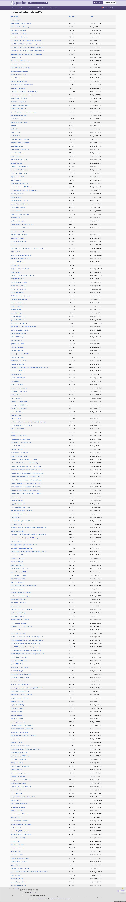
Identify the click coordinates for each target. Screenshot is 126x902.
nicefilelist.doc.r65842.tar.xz (19, 514)
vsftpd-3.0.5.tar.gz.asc (18, 807)
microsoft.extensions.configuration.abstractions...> (26, 476)
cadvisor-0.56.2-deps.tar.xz (19, 170)
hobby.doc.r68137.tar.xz (18, 371)
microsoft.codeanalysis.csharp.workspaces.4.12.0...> (27, 470)
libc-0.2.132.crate (16, 398)
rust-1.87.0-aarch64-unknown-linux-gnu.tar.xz (25, 647)
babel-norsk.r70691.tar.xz (19, 122)
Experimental (30, 8)
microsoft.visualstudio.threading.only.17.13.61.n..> (26, 493)
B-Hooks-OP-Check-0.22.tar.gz (20, 27)
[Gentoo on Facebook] (17, 895)
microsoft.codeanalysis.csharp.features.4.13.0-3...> (27, 466)
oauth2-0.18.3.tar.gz (17, 531)
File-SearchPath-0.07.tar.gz (19, 37)
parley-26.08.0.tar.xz (17, 565)
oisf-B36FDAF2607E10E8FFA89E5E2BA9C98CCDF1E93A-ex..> (29, 534)
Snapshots (53, 8)
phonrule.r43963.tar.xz (18, 579)
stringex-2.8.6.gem (17, 718)
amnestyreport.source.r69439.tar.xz (22, 85)
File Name (14, 16)
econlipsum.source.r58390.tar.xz (21, 255)
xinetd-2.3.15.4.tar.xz (17, 848)
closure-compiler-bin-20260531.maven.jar (24, 190)
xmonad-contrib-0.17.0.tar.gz (20, 858)
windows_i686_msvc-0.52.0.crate (21, 824)
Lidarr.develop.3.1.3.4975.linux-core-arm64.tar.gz (26, 54)
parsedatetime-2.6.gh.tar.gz (19, 568)
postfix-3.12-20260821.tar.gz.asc (21, 596)
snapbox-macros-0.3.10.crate (20, 698)
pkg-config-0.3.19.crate (18, 582)
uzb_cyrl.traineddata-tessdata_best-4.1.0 (23, 797)
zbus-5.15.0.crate (16, 875)
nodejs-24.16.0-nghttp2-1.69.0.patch (22, 521)
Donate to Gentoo (108, 8)
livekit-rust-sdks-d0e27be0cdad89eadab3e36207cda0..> (28, 422)
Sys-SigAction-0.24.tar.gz (18, 74)
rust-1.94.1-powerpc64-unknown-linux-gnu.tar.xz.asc (27, 654)
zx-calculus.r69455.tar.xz (18, 885)
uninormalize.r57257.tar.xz (19, 790)
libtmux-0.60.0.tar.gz (17, 412)
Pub (38, 8)
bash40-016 (14, 125)
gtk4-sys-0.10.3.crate (17, 344)
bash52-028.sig (15, 136)
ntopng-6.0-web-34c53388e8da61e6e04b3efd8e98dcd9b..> (29, 527)
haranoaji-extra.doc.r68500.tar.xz (21, 354)
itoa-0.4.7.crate (15, 381)
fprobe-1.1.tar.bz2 (16, 306)
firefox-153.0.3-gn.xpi (17, 292)
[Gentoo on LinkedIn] (22, 895)
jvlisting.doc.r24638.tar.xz (19, 391)
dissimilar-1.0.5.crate (17, 238)
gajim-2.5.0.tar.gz (16, 313)
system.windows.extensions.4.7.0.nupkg (23, 735)
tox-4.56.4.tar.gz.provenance (20, 773)
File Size (71, 16)
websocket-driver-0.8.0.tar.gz (20, 814)
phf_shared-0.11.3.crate (18, 575)
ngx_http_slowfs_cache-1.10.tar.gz (21, 510)
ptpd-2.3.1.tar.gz (16, 606)
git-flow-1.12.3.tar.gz (17, 337)
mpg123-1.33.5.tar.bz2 (18, 504)
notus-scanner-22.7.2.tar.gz (19, 524)
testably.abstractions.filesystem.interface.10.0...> (26, 749)
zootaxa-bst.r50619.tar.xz (19, 882)
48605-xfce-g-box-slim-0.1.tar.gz (21, 23)
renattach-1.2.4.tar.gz (17, 616)
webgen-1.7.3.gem (17, 810)
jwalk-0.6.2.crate (16, 395)
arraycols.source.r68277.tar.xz (20, 105)
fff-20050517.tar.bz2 (17, 279)
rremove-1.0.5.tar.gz (17, 630)
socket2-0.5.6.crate (17, 701)
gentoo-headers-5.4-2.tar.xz (19, 330)
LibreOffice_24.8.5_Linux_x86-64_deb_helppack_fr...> (27, 40)
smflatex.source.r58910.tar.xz (20, 691)
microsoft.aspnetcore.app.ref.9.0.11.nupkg (24, 459)
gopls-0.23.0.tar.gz (17, 340)
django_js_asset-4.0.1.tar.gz (19, 241)
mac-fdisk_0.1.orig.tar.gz (18, 435)
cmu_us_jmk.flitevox (17, 194)
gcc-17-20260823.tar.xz (18, 320)
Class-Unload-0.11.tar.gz (18, 33)
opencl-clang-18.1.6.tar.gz (19, 541)
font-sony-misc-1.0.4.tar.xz (19, 299)
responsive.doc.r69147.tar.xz (20, 619)
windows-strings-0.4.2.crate (19, 821)
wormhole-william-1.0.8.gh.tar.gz (21, 834)
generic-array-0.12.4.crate (19, 323)
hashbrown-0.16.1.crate (18, 361)
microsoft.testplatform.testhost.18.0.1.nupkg (25, 490)
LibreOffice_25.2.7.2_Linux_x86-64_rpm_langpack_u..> (27, 47)
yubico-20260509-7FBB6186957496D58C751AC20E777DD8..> (29, 872)
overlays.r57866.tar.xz (18, 558)
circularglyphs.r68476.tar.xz (19, 183)
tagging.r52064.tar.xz (17, 742)
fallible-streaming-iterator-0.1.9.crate (22, 275)
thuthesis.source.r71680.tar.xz (20, 756)
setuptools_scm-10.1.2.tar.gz (20, 677)
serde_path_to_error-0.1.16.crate (21, 674)
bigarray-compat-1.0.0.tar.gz (20, 142)
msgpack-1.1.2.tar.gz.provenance (21, 507)
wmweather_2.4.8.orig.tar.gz (20, 831)
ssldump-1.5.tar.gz (17, 708)
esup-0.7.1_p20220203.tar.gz (20, 269)
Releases (44, 8)
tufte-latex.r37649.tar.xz (18, 783)
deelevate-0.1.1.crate (17, 231)
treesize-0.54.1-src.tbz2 (18, 776)
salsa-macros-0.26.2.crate (19, 657)
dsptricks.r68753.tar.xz (18, 245)
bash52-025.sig (15, 132)
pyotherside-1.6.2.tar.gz (18, 613)
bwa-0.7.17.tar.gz (16, 163)
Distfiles (20, 8)
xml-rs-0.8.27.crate (17, 855)
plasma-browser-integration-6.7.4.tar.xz (23, 585)
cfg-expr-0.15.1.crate (17, 177)
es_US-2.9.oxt (15, 265)
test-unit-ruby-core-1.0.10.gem (20, 746)
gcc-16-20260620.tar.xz (18, 316)
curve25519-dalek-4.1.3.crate (20, 214)
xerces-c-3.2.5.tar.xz (17, 844)
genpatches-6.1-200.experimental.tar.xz (23, 326)
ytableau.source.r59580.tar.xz (20, 868)
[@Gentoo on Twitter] (12, 895)
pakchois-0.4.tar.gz (17, 562)
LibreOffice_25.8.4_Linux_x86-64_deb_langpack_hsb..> (27, 50)
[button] (98, 2)
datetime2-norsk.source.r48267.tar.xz (22, 224)
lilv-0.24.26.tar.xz (16, 415)
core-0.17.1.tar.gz (16, 197)
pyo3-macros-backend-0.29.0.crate (21, 609)
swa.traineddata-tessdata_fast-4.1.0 (22, 725)
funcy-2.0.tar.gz (16, 309)
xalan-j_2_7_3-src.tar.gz (18, 838)
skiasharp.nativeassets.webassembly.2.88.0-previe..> (27, 688)
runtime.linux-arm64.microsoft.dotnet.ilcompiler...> (27, 637)
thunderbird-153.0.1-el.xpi (19, 752)
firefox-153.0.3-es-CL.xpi (18, 286)
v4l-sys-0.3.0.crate (16, 800)
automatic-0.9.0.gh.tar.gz (19, 115)
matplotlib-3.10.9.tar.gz (18, 446)
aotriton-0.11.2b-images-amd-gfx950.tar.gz (24, 91)
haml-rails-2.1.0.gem (17, 347)
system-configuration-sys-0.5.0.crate (22, 729)
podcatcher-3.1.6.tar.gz (18, 589)
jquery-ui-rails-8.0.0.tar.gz (19, 388)
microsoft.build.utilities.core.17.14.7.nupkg (24, 463)
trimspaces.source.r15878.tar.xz (21, 780)
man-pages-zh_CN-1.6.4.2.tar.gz (21, 442)
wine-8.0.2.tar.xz (16, 827)
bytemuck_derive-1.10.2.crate (20, 166)
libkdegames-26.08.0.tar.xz (19, 405)
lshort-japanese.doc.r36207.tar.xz (21, 425)
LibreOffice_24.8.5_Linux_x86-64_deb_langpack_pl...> (27, 44)
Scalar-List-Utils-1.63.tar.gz (19, 71)
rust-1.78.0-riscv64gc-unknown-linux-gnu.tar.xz (25, 643)
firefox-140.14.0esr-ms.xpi (19, 282)
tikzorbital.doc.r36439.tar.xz (19, 759)
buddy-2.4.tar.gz (16, 156)
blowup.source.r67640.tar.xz (20, 149)
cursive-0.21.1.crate (17, 211)
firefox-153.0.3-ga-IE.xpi (18, 289)
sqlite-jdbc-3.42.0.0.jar (18, 705)
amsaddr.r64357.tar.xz (18, 88)
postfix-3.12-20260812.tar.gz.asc (21, 592)
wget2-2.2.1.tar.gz (16, 817)
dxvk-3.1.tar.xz (15, 252)
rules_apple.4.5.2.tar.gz (18, 633)
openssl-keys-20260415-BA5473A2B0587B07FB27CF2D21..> (29, 551)
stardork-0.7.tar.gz (17, 711)
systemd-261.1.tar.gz (17, 739)
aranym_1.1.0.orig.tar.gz (18, 102)
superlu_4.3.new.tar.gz (18, 722)
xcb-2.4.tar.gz (15, 841)
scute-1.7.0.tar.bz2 (17, 664)
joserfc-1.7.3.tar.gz (17, 384)
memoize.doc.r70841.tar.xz (19, 453)
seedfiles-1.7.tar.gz (17, 671)
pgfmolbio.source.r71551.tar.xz (20, 572)
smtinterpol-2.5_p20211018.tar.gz (21, 694)
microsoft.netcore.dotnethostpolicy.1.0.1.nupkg (25, 487)
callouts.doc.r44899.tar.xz (19, 173)
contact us (33, 892)
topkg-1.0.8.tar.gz (16, 769)
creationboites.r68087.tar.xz (19, 204)
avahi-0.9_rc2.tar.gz (17, 119)
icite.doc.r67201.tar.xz (18, 378)
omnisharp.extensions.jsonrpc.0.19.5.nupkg (24, 538)
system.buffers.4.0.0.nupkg (19, 732)
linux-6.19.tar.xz (16, 418)
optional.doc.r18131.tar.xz (19, 555)
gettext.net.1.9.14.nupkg (18, 333)
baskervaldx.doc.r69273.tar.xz (20, 139)
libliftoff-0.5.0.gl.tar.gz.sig (19, 408)
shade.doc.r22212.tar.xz (18, 681)
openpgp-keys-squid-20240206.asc (22, 548)
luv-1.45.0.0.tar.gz (16, 432)
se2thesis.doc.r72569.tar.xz (19, 667)
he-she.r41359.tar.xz (17, 364)
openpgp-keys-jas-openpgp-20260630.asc (24, 545)
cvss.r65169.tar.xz (16, 217)
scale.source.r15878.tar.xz (19, 660)
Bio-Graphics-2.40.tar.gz (18, 30)
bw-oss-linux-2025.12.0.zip (19, 160)
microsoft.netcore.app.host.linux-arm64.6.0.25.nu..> (27, 483)
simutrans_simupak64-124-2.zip (21, 684)
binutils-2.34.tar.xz (17, 146)
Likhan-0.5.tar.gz (16, 57)
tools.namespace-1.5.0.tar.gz (20, 766)
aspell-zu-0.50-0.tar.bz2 (18, 108)
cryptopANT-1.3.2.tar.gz (18, 207)
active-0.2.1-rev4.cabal (18, 78)
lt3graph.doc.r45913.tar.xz (19, 429)
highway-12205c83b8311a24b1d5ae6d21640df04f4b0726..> (29, 367)
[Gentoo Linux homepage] (18, 3)
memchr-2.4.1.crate (17, 449)
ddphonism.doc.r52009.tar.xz (20, 228)
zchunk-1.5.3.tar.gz (17, 878)
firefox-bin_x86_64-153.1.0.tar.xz (21, 296)
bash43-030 (14, 129)
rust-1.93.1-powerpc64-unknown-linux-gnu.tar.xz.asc (27, 650)
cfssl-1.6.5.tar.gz (16, 180)
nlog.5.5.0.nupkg (16, 517)
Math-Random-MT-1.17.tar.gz (20, 61)
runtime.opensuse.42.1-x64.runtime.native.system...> (27, 640)
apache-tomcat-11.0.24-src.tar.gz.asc (22, 95)
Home (13, 8)
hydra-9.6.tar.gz (16, 374)
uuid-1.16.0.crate (16, 793)
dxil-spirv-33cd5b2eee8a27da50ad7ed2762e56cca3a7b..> (28, 248)
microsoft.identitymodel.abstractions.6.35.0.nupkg (26, 480)
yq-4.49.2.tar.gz (16, 865)
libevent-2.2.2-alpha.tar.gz (19, 401)
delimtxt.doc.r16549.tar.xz (19, 234)
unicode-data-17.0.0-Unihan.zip (21, 786)
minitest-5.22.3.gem (17, 497)
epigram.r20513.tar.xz (18, 262)
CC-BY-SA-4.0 (41, 898)
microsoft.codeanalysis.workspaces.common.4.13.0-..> (28, 473)
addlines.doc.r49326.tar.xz (19, 81)
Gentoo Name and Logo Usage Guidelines (60, 898)
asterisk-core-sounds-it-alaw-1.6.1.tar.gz (23, 112)
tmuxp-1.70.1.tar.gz (17, 763)
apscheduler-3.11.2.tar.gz (19, 98)
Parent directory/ (16, 20)
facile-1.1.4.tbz (15, 272)
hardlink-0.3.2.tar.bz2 (17, 357)
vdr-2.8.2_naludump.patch (19, 803)
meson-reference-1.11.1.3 (19, 456)
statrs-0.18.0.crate (16, 715)
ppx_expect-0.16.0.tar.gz (18, 602)
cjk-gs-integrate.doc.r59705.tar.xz (21, 187)
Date (91, 16)
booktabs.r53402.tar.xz (18, 153)
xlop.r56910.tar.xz (16, 851)
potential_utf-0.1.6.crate (18, 599)
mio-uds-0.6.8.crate (17, 500)
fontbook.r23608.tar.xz (18, 303)
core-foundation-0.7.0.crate (19, 200)
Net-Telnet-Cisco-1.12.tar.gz (19, 64)
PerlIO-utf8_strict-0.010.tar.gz (20, 68)
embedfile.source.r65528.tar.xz (20, 258)
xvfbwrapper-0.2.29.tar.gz (19, 861)
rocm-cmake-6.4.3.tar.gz (18, 623)
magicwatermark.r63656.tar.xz (20, 439)
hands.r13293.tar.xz (17, 350)
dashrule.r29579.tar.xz (18, 221)
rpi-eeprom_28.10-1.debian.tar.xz (21, 626)
